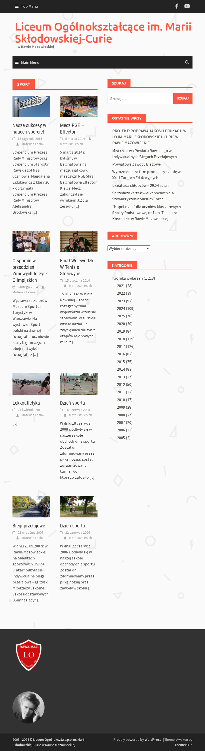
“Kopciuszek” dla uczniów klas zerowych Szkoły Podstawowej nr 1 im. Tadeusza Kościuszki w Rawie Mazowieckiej (146, 212)
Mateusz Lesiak (33, 144)
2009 (121, 407)
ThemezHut (183, 744)
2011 (121, 391)
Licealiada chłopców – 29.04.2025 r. (141, 185)
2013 (121, 376)
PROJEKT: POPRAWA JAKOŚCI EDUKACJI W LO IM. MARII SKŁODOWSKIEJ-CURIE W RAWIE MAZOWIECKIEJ (149, 136)
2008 (121, 414)
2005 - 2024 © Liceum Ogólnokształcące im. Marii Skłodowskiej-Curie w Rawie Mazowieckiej (48, 742)
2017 (121, 346)
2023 (121, 300)
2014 (121, 369)
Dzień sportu (72, 403)
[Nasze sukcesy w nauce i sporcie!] (31, 106)
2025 (121, 315)
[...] (34, 212)
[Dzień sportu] (79, 383)
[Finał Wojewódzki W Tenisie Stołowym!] (79, 241)
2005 (121, 437)
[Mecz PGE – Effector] (79, 106)
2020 (121, 323)
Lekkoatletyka (26, 403)
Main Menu (30, 62)
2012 (121, 384)
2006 (121, 429)
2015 (121, 361)
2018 (121, 338)
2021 (121, 285)
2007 (121, 422)
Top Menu (29, 6)
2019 (121, 331)
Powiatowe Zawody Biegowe (136, 164)
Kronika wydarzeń (127, 278)
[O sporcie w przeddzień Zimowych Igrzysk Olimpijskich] (31, 241)
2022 (121, 293)
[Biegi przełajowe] (31, 506)
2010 (121, 399)
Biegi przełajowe (28, 526)
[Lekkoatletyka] (31, 383)
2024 (121, 308)
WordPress (153, 739)
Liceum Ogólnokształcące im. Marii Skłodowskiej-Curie (103, 32)
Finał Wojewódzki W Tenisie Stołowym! (77, 267)
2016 (121, 353)
